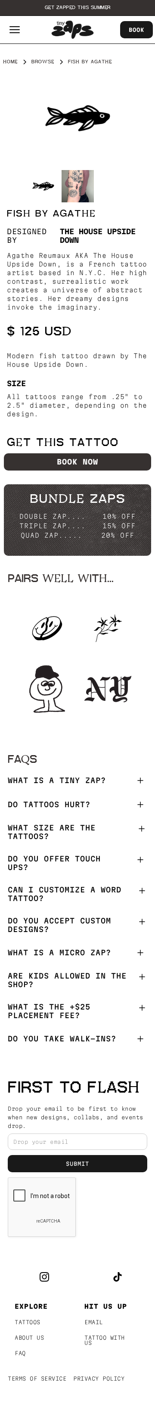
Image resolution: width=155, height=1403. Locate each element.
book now (77, 462)
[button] (14, 29)
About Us (29, 1338)
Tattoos (27, 1322)
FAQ (20, 1353)
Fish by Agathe (90, 62)
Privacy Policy (98, 1378)
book (136, 30)
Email (93, 1322)
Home (10, 62)
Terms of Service (37, 1378)
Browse (42, 62)
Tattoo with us (104, 1340)
